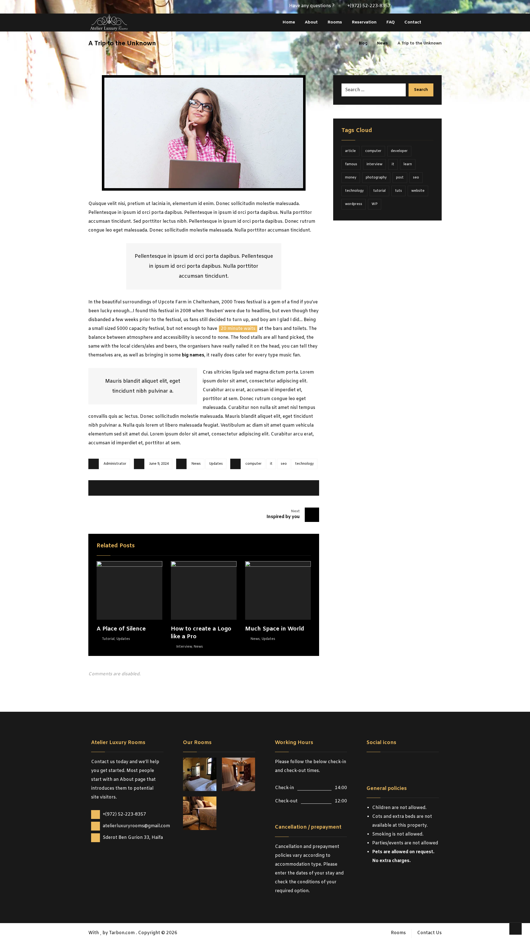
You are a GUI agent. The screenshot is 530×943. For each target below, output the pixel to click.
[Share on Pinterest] (161, 488)
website (418, 191)
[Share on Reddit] (189, 488)
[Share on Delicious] (217, 488)
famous (351, 164)
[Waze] (437, 6)
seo (284, 464)
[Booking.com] (405, 763)
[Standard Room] (199, 813)
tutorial (379, 191)
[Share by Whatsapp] (274, 488)
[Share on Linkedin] (246, 488)
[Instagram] (419, 6)
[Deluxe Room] (199, 774)
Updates (216, 464)
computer (253, 464)
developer (399, 151)
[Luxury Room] (238, 774)
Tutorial (108, 639)
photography (376, 177)
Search (421, 90)
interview (374, 164)
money (350, 177)
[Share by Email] (302, 488)
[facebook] (372, 763)
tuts (398, 191)
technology (304, 464)
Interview (184, 647)
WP (375, 204)
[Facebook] (402, 6)
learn (408, 164)
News (196, 464)
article (350, 151)
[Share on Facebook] (105, 488)
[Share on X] (133, 488)
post (400, 177)
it (271, 464)
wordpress (353, 204)
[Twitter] (410, 6)
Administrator (115, 464)
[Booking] (428, 6)
